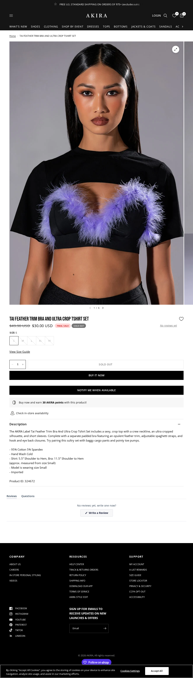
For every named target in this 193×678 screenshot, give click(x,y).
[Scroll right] (182, 27)
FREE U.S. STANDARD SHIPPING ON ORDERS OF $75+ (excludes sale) (100, 4)
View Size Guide (19, 352)
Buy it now (97, 375)
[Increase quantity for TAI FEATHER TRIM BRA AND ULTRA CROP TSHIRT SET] (23, 364)
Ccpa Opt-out (137, 591)
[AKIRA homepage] (96, 15)
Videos (13, 580)
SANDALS (165, 26)
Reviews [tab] (12, 497)
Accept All (157, 671)
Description (18, 424)
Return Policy (77, 575)
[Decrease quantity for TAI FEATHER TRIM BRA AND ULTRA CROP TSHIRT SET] (12, 364)
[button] (168, 326)
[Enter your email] (105, 628)
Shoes (35, 26)
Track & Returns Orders (83, 569)
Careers (14, 569)
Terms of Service (79, 591)
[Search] (165, 15)
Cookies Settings (130, 671)
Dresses (93, 26)
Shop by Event (72, 26)
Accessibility (137, 597)
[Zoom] (175, 49)
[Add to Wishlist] (181, 318)
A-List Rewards (138, 569)
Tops (106, 26)
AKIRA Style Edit (78, 597)
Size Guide (135, 575)
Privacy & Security (140, 586)
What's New (18, 26)
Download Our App (81, 586)
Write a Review (99, 514)
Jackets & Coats (143, 26)
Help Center (76, 564)
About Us (15, 564)
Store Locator (138, 580)
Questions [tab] (27, 497)
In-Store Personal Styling (25, 575)
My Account (136, 564)
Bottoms (121, 26)
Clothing (51, 26)
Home (12, 35)
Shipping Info (77, 580)
